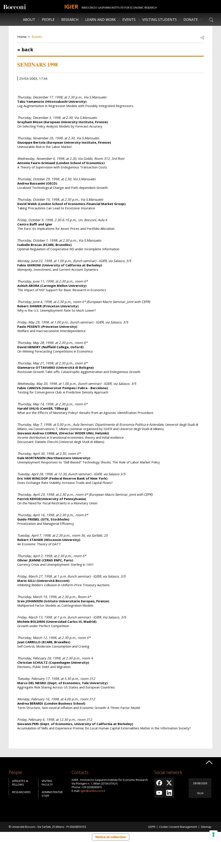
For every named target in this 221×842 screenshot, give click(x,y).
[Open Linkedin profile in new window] (169, 793)
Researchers (21, 792)
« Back (25, 49)
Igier (71, 6)
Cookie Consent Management (178, 827)
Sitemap (206, 827)
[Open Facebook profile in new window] (159, 783)
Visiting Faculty (47, 782)
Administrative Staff (52, 794)
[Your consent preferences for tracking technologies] (213, 834)
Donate (190, 19)
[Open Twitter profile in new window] (169, 783)
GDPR (151, 827)
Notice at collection (110, 837)
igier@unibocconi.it (93, 791)
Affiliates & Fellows (20, 782)
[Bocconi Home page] (14, 6)
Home (22, 36)
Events (37, 36)
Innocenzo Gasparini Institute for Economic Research (119, 7)
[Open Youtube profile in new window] (159, 793)
